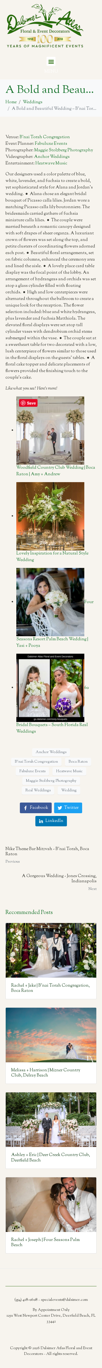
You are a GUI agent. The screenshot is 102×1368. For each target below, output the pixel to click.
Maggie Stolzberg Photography (63, 150)
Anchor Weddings (52, 157)
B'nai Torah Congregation (36, 762)
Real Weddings (38, 790)
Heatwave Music (51, 163)
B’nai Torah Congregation (45, 137)
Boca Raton (78, 762)
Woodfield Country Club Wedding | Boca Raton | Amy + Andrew (55, 471)
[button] (51, 61)
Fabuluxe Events (51, 144)
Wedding (69, 790)
